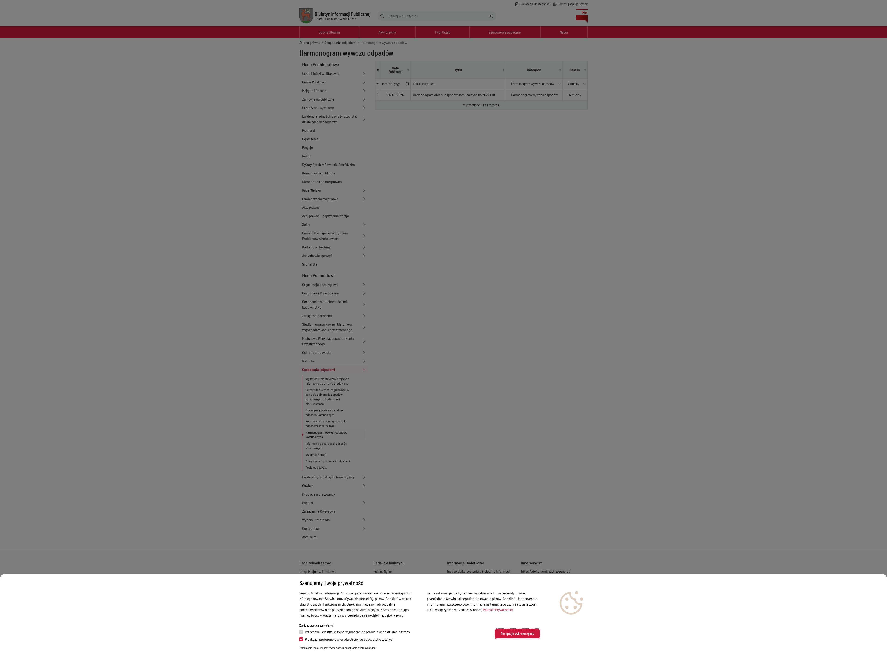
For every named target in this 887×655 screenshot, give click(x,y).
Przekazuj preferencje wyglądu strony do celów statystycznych (349, 639)
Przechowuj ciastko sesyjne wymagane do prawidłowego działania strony (357, 632)
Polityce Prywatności (498, 609)
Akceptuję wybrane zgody (517, 634)
